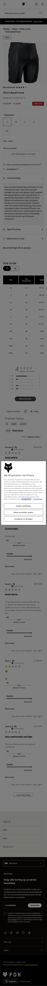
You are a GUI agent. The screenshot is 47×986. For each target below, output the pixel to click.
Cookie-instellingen (23, 506)
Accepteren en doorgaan (23, 519)
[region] (23, 493)
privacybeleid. (37, 499)
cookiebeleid (26, 499)
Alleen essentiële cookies (23, 512)
